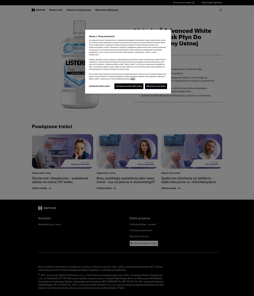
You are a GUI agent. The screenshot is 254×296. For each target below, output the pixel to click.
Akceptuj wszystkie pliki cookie (129, 86)
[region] (128, 62)
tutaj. (133, 79)
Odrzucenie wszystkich (156, 86)
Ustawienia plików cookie (99, 86)
